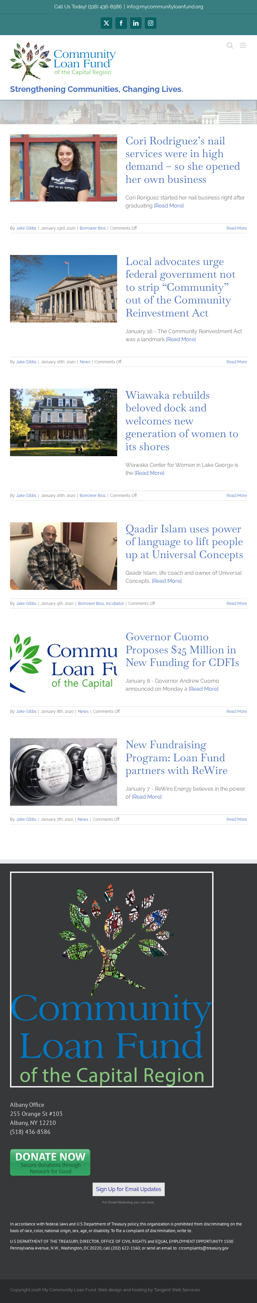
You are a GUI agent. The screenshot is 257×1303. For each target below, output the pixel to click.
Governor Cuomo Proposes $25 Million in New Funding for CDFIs (182, 649)
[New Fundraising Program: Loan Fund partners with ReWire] (63, 772)
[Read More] (169, 206)
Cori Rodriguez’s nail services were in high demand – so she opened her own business (182, 160)
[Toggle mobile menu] (243, 45)
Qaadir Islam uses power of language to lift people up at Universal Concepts (184, 541)
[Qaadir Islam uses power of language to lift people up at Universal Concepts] (63, 556)
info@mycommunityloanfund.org (165, 7)
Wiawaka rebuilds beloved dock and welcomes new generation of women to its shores (182, 420)
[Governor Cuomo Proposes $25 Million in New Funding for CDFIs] (63, 664)
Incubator (115, 603)
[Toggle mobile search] (230, 45)
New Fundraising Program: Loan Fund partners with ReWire (176, 757)
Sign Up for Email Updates (128, 1189)
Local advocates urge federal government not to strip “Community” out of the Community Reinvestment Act (180, 286)
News (85, 362)
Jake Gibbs (26, 228)
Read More (237, 228)
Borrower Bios (93, 228)
